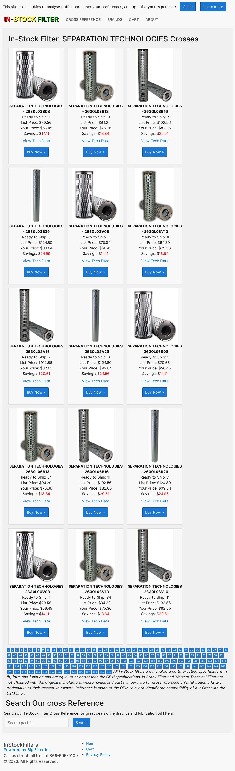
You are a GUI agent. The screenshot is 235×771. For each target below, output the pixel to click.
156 (81, 672)
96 (100, 661)
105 (160, 661)
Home (91, 743)
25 (134, 650)
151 (45, 672)
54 (77, 655)
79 (221, 655)
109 (188, 661)
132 (131, 666)
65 (141, 655)
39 (214, 650)
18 (94, 650)
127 (95, 666)
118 (31, 666)
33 (180, 650)
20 (105, 650)
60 (112, 655)
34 (186, 650)
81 (14, 661)
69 (163, 655)
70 (169, 655)
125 (81, 666)
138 (173, 666)
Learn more (213, 6)
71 (175, 655)
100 (124, 661)
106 (167, 661)
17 (88, 650)
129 (109, 666)
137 (166, 666)
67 (152, 655)
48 (43, 655)
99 (118, 661)
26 (140, 650)
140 (187, 666)
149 (31, 672)
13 (65, 650)
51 (60, 655)
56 (89, 655)
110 (195, 661)
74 (192, 655)
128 (102, 666)
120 (45, 666)
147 (17, 672)
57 (95, 655)
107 (174, 661)
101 (131, 661)
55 (83, 655)
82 (20, 661)
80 (9, 661)
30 (163, 650)
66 (146, 655)
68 (158, 655)
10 (48, 650)
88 (54, 661)
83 (26, 661)
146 (10, 672)
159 (102, 672)
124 (74, 666)
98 (112, 661)
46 (32, 655)
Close (188, 6)
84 (32, 661)
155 (74, 672)
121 (52, 666)
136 (159, 666)
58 (100, 655)
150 (38, 672)
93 (83, 661)
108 (181, 661)
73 (186, 655)
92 (77, 661)
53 (72, 655)
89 (60, 661)
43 (14, 655)
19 (99, 650)
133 (138, 666)
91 (72, 661)
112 (210, 661)
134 (145, 666)
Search (81, 722)
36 (197, 650)
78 (215, 655)
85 (37, 661)
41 (226, 650)
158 (95, 672)
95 (95, 661)
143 (209, 666)
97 (106, 661)
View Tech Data (36, 140)
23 (122, 650)
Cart (134, 19)
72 (181, 655)
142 (202, 666)
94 (89, 661)
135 (152, 666)
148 (24, 672)
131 (123, 666)
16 (82, 650)
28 (151, 650)
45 (26, 655)
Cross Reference (83, 19)
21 (111, 650)
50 (54, 655)
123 (66, 666)
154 (66, 672)
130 (116, 666)
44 (20, 655)
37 (203, 650)
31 (168, 650)
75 (198, 655)
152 (52, 672)
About (151, 19)
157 (88, 672)
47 (37, 655)
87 (49, 661)
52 (66, 655)
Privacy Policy (98, 754)
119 (38, 666)
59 (106, 655)
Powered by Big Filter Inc (27, 749)
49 (49, 655)
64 (135, 655)
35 (191, 650)
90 (66, 661)
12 (59, 650)
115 (10, 666)
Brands (114, 19)
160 (109, 672)
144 (216, 666)
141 (195, 666)
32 (174, 650)
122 (59, 666)
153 (59, 672)
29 (157, 650)
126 (88, 666)
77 (209, 655)
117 (24, 666)
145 (223, 666)
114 (224, 661)
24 (128, 650)
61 (118, 655)
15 (77, 650)
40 (220, 650)
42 (9, 655)
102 (139, 661)
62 (123, 655)
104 (153, 661)
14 (71, 650)
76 (204, 655)
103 (146, 661)
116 (17, 666)
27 (145, 650)
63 (129, 655)
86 (43, 661)
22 (117, 650)
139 (180, 666)
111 (203, 661)
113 (217, 661)
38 (208, 650)
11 (54, 650)
